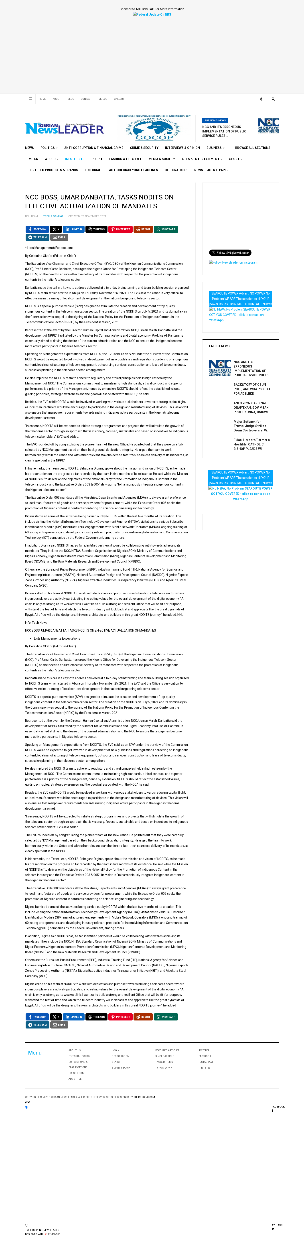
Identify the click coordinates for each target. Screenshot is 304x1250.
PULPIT (97, 159)
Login (115, 1050)
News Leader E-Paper (211, 170)
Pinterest (205, 1068)
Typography (163, 1068)
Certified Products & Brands (53, 170)
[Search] (273, 99)
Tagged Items (164, 1062)
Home (42, 99)
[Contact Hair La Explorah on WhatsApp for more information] (240, 315)
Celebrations (176, 170)
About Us (75, 1050)
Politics (48, 148)
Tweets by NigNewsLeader (42, 1230)
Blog (71, 99)
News (29, 148)
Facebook (205, 1056)
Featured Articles (167, 1050)
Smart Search (121, 1068)
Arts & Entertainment (201, 159)
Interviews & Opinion (182, 148)
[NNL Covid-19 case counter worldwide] (152, 14)
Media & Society (161, 159)
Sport (234, 159)
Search (116, 1062)
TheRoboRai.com (144, 1097)
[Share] (261, 99)
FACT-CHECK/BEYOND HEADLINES (132, 170)
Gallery (119, 99)
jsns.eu (56, 1234)
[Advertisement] (152, 51)
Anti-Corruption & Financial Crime (93, 148)
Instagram (206, 1062)
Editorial (93, 170)
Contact (86, 99)
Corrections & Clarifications (78, 1064)
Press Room (76, 1073)
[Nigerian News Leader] (65, 128)
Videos (103, 99)
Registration (120, 1056)
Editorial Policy (79, 1056)
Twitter (204, 1050)
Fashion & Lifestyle (125, 159)
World (50, 159)
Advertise (75, 1079)
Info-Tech (74, 159)
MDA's (33, 159)
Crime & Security (144, 148)
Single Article (164, 1056)
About (57, 99)
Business (214, 148)
